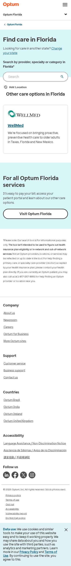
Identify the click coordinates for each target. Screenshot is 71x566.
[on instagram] (32, 475)
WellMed (15, 125)
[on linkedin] (6, 475)
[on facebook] (15, 475)
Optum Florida (12, 14)
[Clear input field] (62, 76)
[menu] (65, 5)
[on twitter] (23, 475)
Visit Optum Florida (35, 214)
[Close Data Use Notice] (66, 529)
